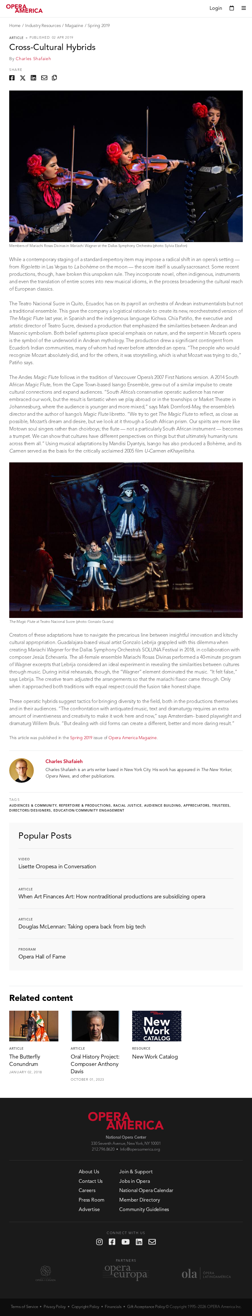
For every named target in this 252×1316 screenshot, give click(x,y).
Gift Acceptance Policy (146, 1307)
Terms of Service (24, 1307)
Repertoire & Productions (85, 805)
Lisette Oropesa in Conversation (57, 867)
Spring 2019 (99, 26)
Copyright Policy (85, 1307)
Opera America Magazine (132, 738)
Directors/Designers (30, 810)
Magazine (74, 26)
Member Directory (139, 1200)
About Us (89, 1172)
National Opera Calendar (146, 1190)
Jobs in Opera (134, 1181)
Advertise (89, 1209)
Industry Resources (43, 26)
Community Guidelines (144, 1209)
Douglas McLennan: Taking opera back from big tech (82, 927)
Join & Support (135, 1172)
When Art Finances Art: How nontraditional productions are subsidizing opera (111, 897)
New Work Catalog (155, 1057)
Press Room (91, 1200)
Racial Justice (127, 805)
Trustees (221, 805)
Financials (113, 1307)
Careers (87, 1190)
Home (15, 26)
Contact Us (91, 1181)
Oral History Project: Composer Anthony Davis (95, 1064)
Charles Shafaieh (33, 59)
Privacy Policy (55, 1307)
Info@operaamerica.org (140, 1150)
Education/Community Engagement (88, 810)
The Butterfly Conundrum (24, 1060)
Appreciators (196, 805)
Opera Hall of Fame (41, 957)
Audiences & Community (33, 805)
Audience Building (162, 805)
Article (16, 38)
